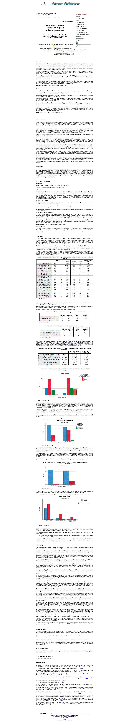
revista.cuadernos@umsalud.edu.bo (64, 720)
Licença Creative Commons (84, 713)
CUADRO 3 (70, 342)
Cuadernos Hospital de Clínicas (46, 13)
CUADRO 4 (79, 344)
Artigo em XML (81, 24)
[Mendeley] (77, 42)
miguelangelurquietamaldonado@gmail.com (64, 53)
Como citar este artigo (83, 28)
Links (89, 666)
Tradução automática (82, 32)
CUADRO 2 (55, 342)
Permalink (80, 46)
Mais (79, 42)
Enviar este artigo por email (83, 34)
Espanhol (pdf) (81, 22)
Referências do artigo (82, 26)
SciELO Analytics (81, 18)
